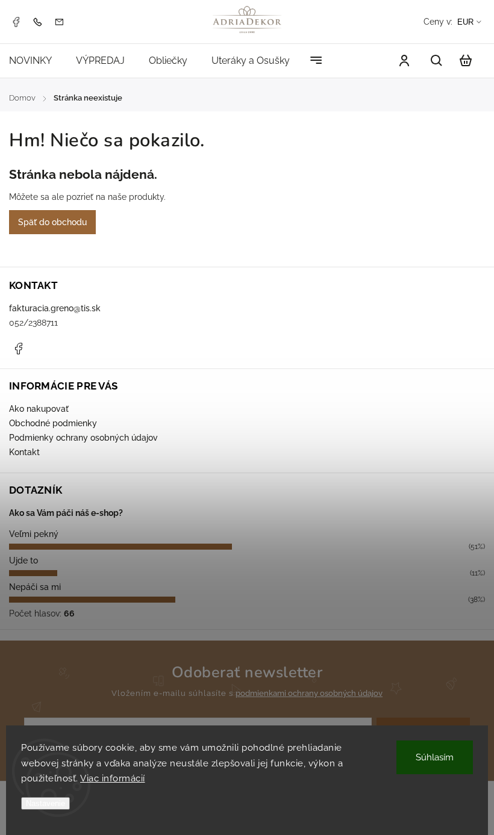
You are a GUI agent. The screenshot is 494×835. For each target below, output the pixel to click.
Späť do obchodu (52, 222)
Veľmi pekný (33, 534)
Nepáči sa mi (35, 587)
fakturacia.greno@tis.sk (55, 308)
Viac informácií (112, 778)
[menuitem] (36, 60)
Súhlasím (435, 757)
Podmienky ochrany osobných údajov (83, 437)
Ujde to (23, 560)
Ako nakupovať (39, 409)
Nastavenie (45, 803)
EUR (465, 21)
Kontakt (24, 452)
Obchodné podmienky (53, 423)
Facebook (15, 21)
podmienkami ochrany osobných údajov (309, 693)
